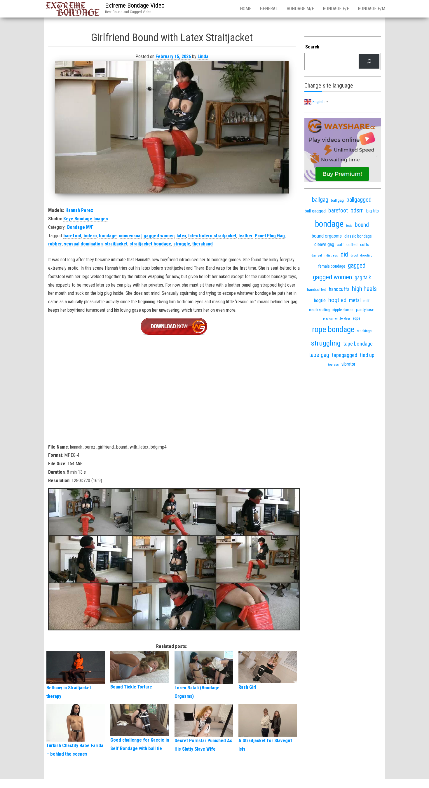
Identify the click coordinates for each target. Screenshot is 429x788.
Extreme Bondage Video (135, 5)
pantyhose (365, 309)
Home (245, 8)
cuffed (352, 244)
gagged (356, 265)
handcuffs (339, 289)
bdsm (357, 210)
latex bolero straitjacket (212, 235)
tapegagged (344, 355)
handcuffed (316, 289)
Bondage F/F (336, 8)
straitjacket (116, 244)
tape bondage (358, 343)
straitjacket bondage (150, 244)
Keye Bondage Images (85, 219)
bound (362, 225)
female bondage (331, 266)
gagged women (159, 235)
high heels (364, 288)
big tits (372, 211)
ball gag (337, 200)
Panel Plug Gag (270, 235)
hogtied (337, 300)
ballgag (320, 199)
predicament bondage (336, 318)
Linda (203, 56)
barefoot (72, 235)
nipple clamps (342, 310)
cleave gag (324, 244)
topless (333, 365)
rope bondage (333, 329)
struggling (326, 343)
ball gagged (315, 211)
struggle (181, 244)
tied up (367, 355)
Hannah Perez (79, 210)
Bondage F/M (371, 8)
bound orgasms (327, 236)
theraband (202, 244)
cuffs (364, 244)
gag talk (363, 277)
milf (366, 301)
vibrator (348, 364)
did (344, 254)
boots (349, 226)
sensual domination (83, 244)
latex (181, 235)
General (269, 8)
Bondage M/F (300, 8)
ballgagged (359, 199)
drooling (366, 255)
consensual (130, 235)
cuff (340, 244)
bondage (108, 235)
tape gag (319, 355)
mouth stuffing (319, 310)
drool (354, 255)
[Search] (369, 61)
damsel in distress (324, 255)
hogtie (320, 300)
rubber (55, 244)
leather (245, 235)
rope (356, 318)
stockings (364, 331)
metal (355, 300)
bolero (90, 235)
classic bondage (358, 236)
